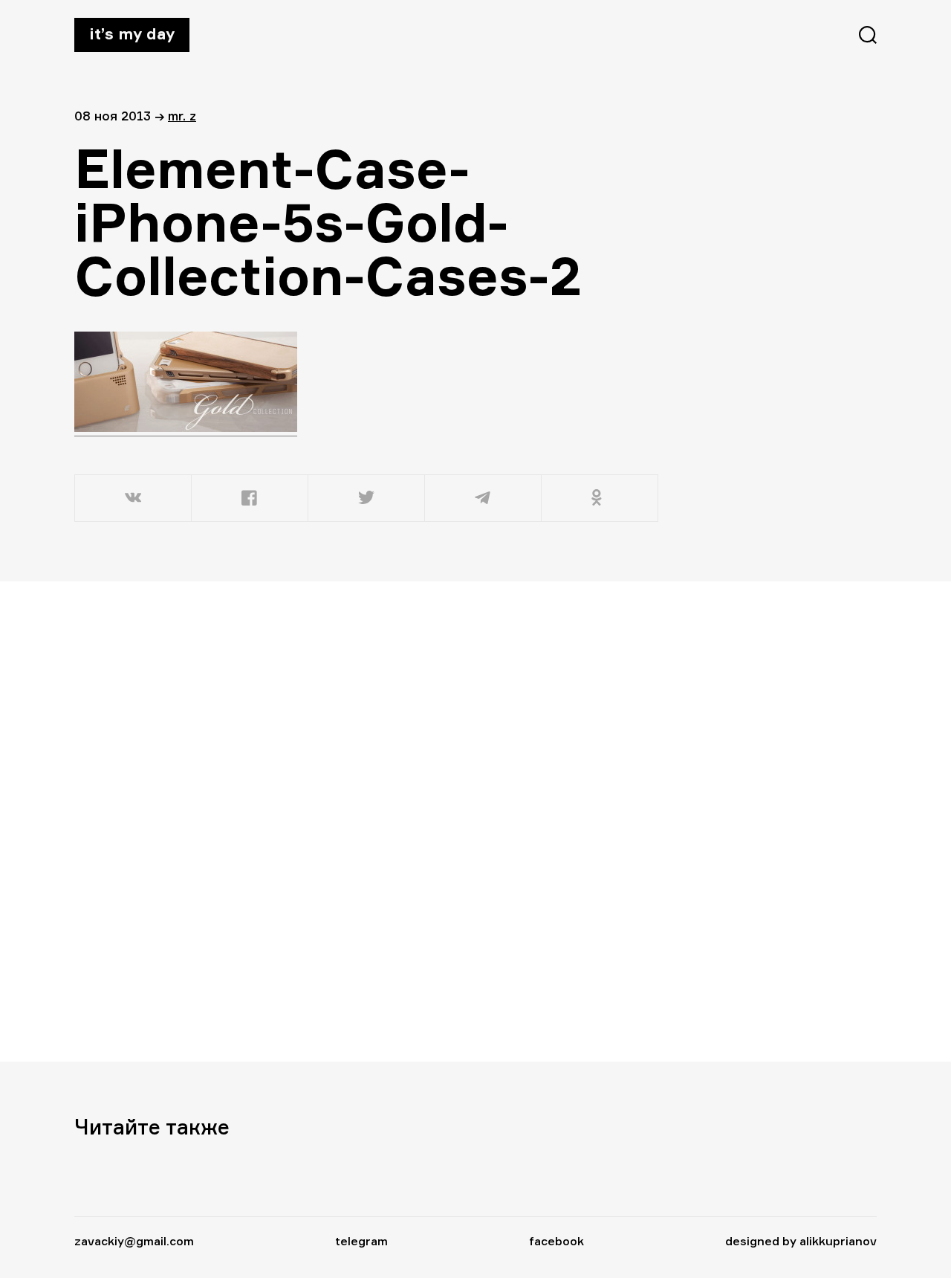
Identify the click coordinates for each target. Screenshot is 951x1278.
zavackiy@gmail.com (134, 1240)
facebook (556, 1240)
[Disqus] (367, 821)
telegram (361, 1240)
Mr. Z (182, 115)
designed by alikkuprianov (801, 1240)
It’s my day (132, 33)
